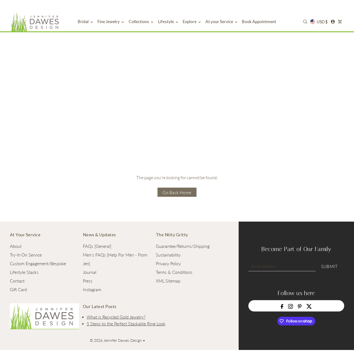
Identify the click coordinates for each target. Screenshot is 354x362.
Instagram (92, 289)
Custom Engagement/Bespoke (38, 263)
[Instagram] (290, 306)
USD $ (322, 21)
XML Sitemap (168, 280)
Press (87, 280)
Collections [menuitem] (139, 21)
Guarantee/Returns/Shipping (183, 246)
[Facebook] (282, 306)
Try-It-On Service (26, 254)
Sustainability (168, 254)
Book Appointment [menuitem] (259, 21)
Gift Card (18, 289)
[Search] (305, 22)
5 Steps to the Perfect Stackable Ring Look (126, 323)
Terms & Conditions (174, 272)
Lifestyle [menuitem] (166, 21)
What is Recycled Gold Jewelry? (116, 317)
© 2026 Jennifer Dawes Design (116, 340)
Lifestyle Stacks (24, 272)
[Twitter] (309, 306)
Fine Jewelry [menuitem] (109, 21)
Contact (17, 280)
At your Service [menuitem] (219, 21)
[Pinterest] (300, 306)
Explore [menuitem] (190, 21)
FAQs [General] (97, 246)
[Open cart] (339, 22)
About (15, 246)
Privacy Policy (168, 263)
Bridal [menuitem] (83, 21)
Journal (89, 272)
